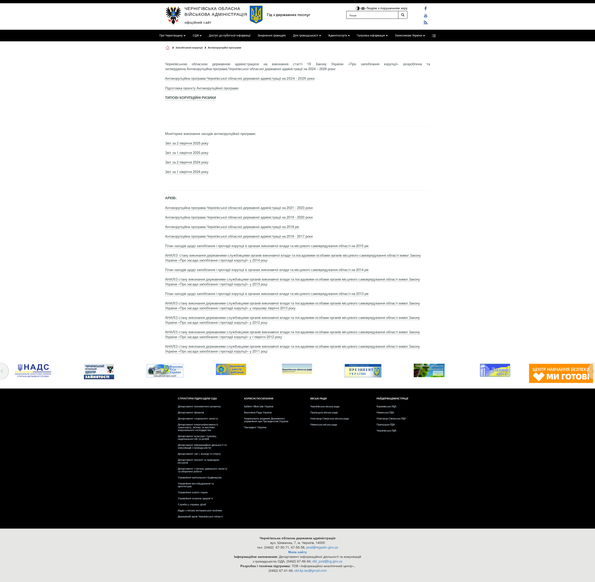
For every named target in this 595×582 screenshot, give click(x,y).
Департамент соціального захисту (198, 418)
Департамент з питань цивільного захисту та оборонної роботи (202, 470)
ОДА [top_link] (196, 35)
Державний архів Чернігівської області (200, 516)
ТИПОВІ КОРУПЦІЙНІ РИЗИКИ (190, 97)
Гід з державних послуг (288, 15)
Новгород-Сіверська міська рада (329, 418)
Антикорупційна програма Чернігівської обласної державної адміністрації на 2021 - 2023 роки (239, 207)
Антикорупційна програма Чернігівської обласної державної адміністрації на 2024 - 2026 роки (239, 78)
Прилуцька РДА (386, 424)
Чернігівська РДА (386, 430)
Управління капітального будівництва (199, 477)
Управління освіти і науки (193, 492)
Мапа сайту (297, 551)
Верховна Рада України (258, 412)
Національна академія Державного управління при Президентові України (266, 419)
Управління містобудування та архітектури (196, 484)
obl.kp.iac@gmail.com (310, 570)
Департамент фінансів (191, 412)
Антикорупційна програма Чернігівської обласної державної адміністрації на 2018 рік (232, 226)
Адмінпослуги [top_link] (337, 35)
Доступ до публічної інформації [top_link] (230, 35)
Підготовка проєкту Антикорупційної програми (201, 87)
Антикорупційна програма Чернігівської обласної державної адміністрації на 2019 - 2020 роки (239, 217)
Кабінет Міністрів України (258, 406)
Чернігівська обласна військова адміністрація (216, 11)
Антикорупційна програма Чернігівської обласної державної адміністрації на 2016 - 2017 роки (239, 236)
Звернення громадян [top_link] (272, 35)
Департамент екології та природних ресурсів (198, 461)
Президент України (255, 427)
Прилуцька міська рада (324, 412)
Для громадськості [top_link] (305, 35)
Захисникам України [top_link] (408, 35)
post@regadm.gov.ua (322, 547)
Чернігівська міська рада (324, 406)
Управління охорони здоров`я (195, 498)
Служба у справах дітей (192, 504)
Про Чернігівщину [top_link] (171, 35)
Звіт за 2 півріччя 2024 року (186, 162)
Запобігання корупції (189, 47)
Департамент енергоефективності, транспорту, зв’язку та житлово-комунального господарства (198, 427)
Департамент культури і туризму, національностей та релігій (197, 437)
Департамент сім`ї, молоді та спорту (199, 453)
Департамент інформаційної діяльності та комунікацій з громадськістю (202, 446)
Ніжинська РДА (385, 412)
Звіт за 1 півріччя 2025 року (186, 152)
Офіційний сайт (198, 22)
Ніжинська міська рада (323, 424)
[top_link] (434, 35)
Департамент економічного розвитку (199, 406)
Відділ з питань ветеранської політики (200, 510)
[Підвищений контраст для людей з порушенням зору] (358, 8)
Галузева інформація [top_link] (371, 35)
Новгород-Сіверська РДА (391, 418)
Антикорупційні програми (224, 47)
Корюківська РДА (386, 406)
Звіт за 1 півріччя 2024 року (186, 171)
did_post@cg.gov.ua (327, 561)
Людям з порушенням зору (386, 8)
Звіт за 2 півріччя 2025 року (186, 143)
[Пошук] (402, 15)
